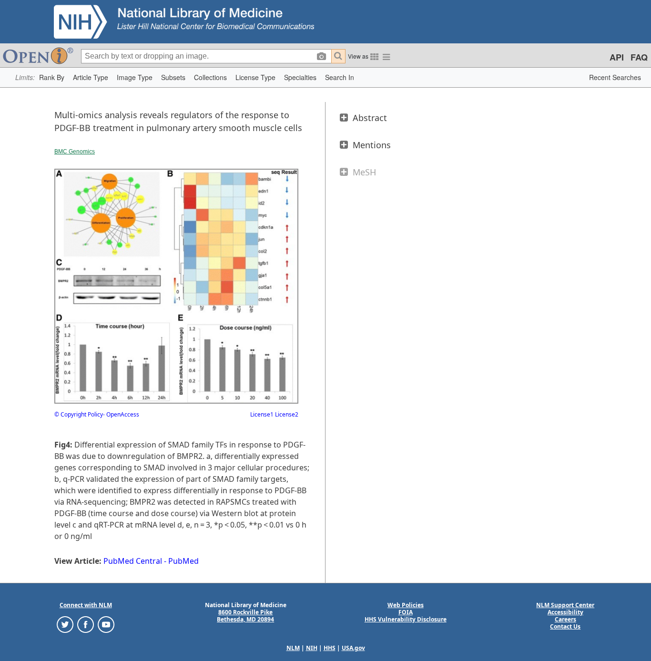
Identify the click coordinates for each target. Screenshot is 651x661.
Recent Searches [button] (615, 77)
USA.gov (353, 648)
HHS (330, 648)
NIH (311, 648)
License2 (286, 414)
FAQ (639, 57)
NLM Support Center (565, 605)
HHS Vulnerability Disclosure (406, 619)
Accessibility (565, 612)
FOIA (405, 612)
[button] (51, 77)
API (617, 57)
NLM (293, 648)
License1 (262, 414)
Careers (565, 619)
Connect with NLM (86, 605)
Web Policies (405, 605)
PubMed (183, 561)
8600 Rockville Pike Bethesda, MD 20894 (245, 615)
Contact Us (565, 626)
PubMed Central (132, 561)
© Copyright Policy (78, 414)
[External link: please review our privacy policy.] (65, 624)
